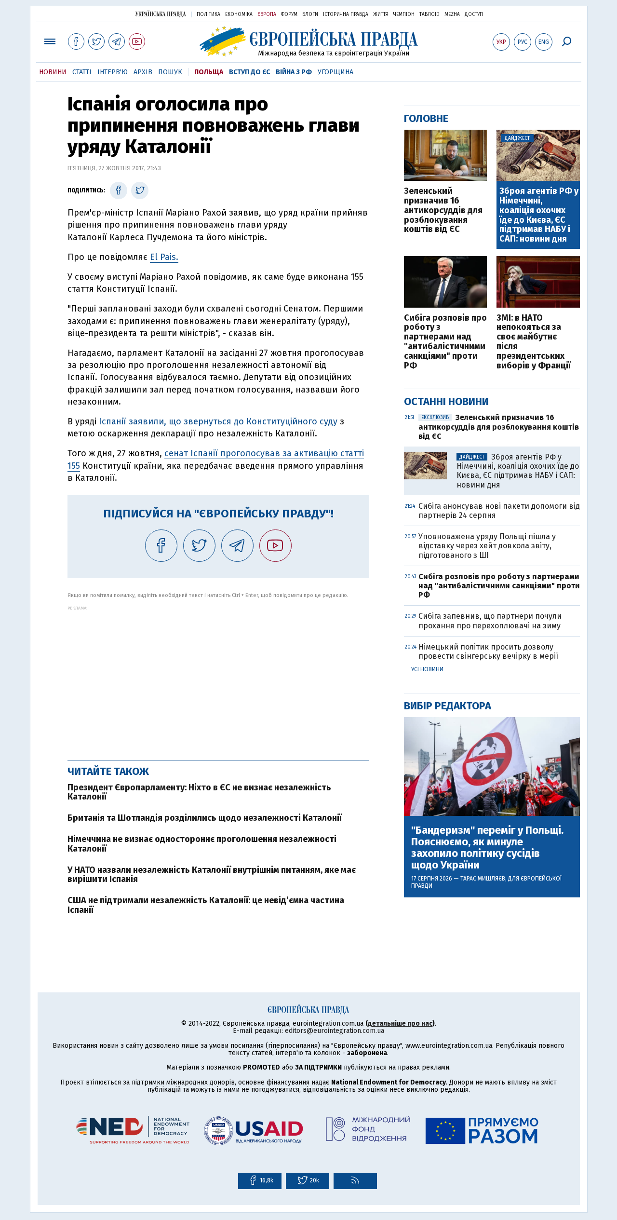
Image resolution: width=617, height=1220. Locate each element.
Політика (208, 14)
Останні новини (446, 401)
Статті (82, 72)
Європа (266, 14)
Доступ (474, 14)
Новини (53, 72)
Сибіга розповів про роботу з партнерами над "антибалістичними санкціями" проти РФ (445, 342)
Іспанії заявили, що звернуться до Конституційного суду (218, 421)
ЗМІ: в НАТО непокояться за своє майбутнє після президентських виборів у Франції (533, 342)
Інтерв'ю (112, 72)
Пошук (170, 72)
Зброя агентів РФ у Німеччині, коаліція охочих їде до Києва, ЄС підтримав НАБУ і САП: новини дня (538, 215)
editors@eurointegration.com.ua (334, 1031)
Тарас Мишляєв (482, 878)
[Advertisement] (218, 678)
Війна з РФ (294, 72)
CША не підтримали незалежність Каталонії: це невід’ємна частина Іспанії (205, 905)
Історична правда (345, 14)
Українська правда (160, 13)
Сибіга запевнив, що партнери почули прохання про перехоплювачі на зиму (490, 620)
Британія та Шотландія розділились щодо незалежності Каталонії (204, 818)
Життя (381, 14)
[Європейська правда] (308, 41)
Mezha (452, 14)
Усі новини (427, 669)
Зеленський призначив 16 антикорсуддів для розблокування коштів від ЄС (443, 210)
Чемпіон (404, 14)
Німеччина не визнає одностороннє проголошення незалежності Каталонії (201, 844)
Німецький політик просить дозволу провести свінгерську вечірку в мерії (488, 651)
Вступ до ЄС (249, 72)
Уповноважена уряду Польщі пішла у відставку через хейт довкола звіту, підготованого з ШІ (487, 545)
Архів (143, 72)
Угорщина (335, 72)
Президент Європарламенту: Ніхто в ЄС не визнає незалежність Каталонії (199, 792)
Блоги (310, 14)
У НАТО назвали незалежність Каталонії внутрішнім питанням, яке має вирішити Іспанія (211, 875)
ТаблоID (429, 14)
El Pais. (164, 257)
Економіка (239, 14)
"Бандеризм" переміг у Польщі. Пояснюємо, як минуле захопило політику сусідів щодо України (487, 848)
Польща (208, 72)
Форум (289, 14)
